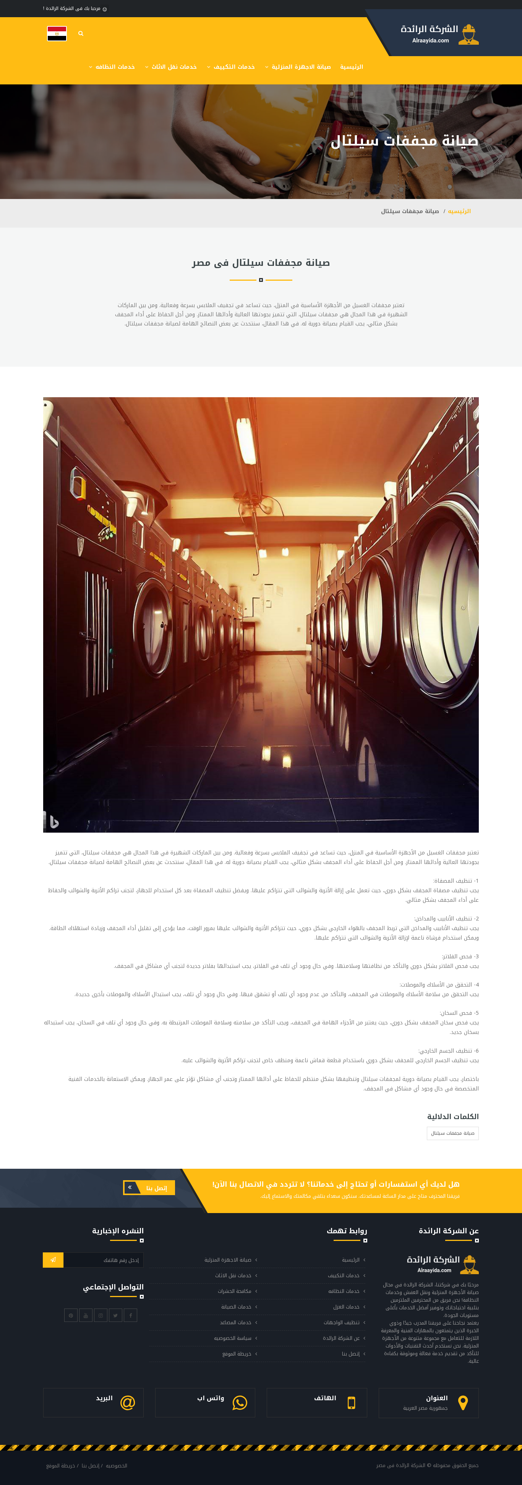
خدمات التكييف (233, 67)
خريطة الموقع (236, 1354)
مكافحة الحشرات (234, 1291)
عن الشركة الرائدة (341, 1338)
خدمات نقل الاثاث (173, 67)
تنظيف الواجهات (342, 1322)
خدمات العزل (346, 1307)
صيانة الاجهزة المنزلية (300, 67)
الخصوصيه (116, 1465)
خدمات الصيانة (236, 1307)
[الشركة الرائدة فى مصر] (57, 33)
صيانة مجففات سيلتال (453, 1133)
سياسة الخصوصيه (232, 1338)
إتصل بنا (155, 1188)
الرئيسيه (459, 211)
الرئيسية (351, 67)
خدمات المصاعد (235, 1322)
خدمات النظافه (114, 67)
